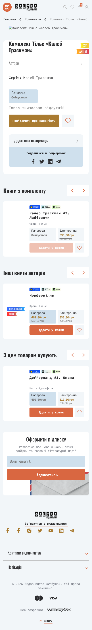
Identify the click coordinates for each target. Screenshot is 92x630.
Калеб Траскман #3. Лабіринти (49, 215)
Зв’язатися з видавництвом (46, 523)
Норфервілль (41, 295)
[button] (33, 161)
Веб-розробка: (32, 610)
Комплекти (33, 19)
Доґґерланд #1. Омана (51, 377)
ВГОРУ (48, 621)
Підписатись (46, 474)
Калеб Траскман (38, 77)
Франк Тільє (38, 223)
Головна (9, 19)
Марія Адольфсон (41, 388)
